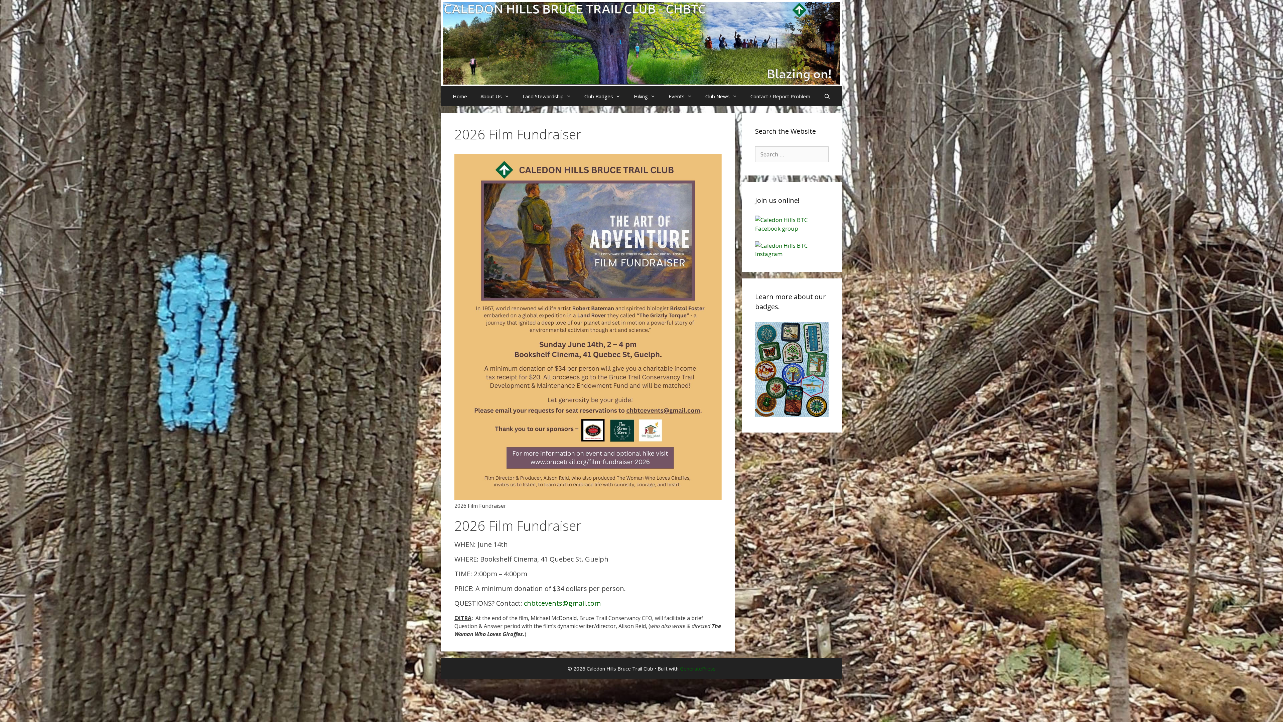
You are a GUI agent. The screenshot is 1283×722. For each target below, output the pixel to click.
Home (460, 96)
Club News (717, 96)
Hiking (641, 96)
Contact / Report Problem (780, 96)
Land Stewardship (543, 96)
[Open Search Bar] (827, 96)
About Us (491, 96)
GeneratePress (698, 668)
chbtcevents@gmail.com (562, 603)
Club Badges (598, 96)
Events (677, 96)
